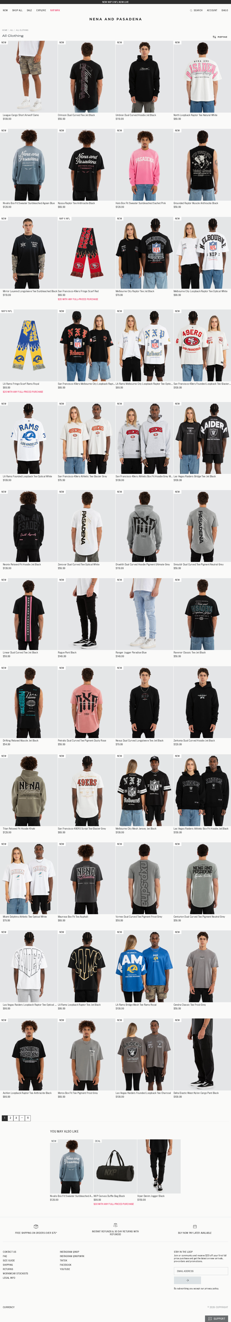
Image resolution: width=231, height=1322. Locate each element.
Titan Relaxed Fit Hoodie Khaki (19, 829)
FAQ (5, 1256)
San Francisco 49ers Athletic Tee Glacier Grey (82, 476)
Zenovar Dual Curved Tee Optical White (78, 564)
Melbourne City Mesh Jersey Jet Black (136, 829)
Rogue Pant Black (67, 652)
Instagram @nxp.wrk (72, 1256)
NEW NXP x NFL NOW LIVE (115, 2)
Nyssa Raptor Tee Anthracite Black (76, 203)
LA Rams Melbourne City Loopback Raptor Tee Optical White (144, 384)
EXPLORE (41, 10)
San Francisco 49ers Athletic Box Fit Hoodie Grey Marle (144, 476)
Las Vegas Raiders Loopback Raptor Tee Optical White (30, 1005)
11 (28, 1117)
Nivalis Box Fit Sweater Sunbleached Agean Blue (29, 203)
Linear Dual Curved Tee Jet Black (20, 652)
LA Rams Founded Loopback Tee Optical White (27, 476)
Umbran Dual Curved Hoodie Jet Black (136, 115)
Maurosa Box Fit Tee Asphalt (73, 917)
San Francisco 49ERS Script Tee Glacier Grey (82, 829)
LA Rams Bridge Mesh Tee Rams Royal (136, 1005)
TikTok (63, 1260)
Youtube (65, 1269)
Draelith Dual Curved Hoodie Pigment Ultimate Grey (143, 564)
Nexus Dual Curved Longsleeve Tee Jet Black (140, 740)
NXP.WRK (55, 10)
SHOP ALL (17, 10)
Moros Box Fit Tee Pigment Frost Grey (78, 1093)
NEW (5, 10)
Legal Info (9, 1278)
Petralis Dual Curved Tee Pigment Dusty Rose (82, 740)
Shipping (8, 1265)
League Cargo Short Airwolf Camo (21, 115)
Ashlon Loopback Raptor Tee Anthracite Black (27, 1093)
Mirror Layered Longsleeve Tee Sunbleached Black (30, 291)
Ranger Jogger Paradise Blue (131, 652)
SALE (29, 10)
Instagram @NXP (69, 1252)
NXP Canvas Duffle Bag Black (109, 1196)
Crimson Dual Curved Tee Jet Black (76, 115)
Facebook (65, 1265)
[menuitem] (5, 10)
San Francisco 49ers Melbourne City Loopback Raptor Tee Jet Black (87, 384)
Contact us (9, 1252)
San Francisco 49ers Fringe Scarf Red (78, 291)
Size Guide (9, 1260)
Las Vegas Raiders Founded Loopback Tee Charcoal (143, 1093)
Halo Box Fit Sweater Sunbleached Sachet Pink (141, 203)
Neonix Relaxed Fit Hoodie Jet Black (22, 564)
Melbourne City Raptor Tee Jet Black (135, 291)
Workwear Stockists (15, 1273)
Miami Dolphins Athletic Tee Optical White (25, 917)
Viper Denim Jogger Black (151, 1196)
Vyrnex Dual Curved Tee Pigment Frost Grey (139, 917)
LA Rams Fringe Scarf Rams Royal (21, 384)
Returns (8, 1269)
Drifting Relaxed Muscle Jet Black (20, 740)
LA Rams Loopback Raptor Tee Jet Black (79, 1005)
